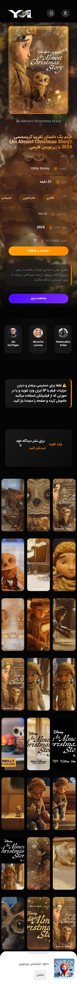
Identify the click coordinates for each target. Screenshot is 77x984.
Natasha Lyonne (38, 343)
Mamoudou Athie (63, 343)
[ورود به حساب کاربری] (51, 13)
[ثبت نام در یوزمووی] (65, 13)
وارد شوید (55, 444)
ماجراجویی (29, 198)
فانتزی (50, 198)
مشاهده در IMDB (38, 251)
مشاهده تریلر (39, 298)
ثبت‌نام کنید (37, 448)
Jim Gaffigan (13, 343)
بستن (40, 974)
